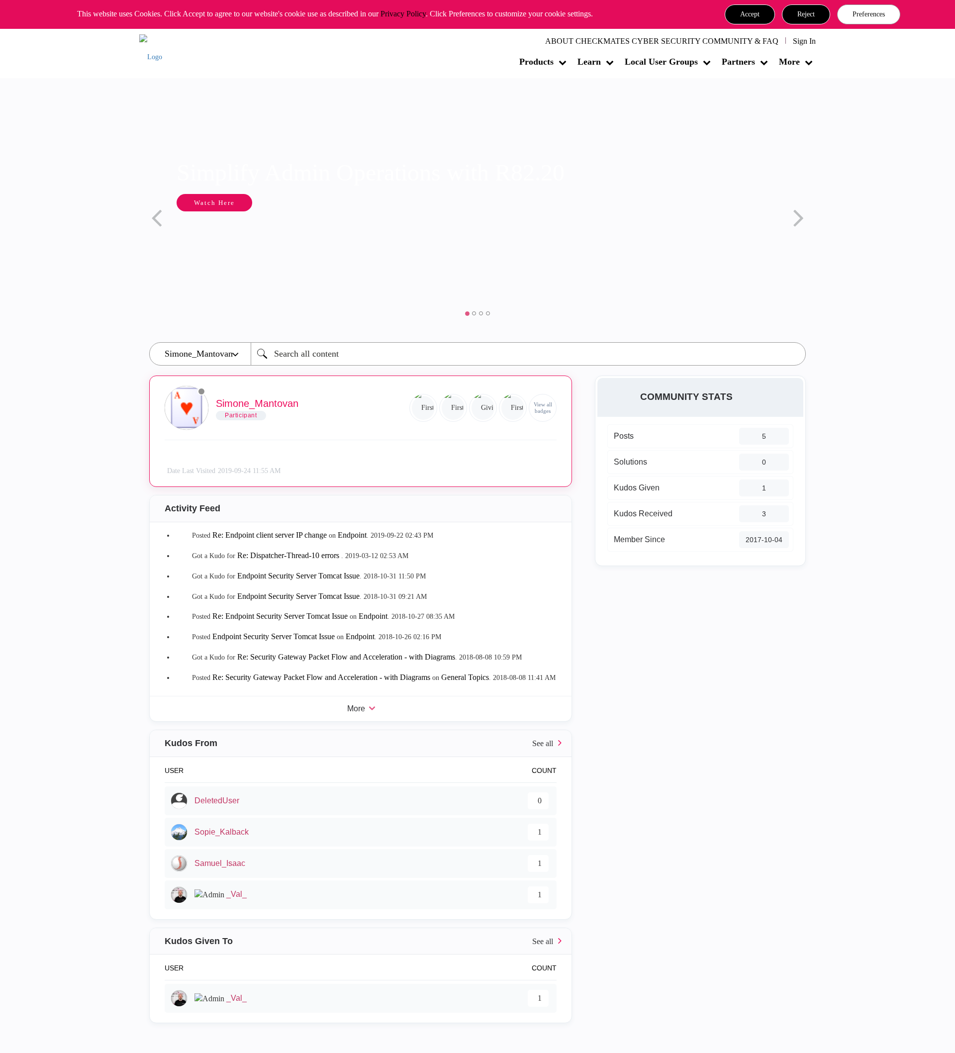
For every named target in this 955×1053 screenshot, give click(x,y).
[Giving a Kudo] (483, 408)
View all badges (543, 407)
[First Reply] (423, 408)
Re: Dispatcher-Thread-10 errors (289, 555)
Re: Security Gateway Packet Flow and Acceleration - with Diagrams (346, 657)
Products (536, 62)
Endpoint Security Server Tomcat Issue (298, 576)
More (789, 62)
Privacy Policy (403, 13)
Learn (589, 62)
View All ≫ (361, 743)
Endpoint (352, 535)
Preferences (869, 14)
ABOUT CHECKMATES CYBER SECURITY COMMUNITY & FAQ (661, 41)
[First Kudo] (453, 408)
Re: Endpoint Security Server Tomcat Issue (280, 616)
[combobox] (528, 354)
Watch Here (177, 202)
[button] (750, 14)
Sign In (804, 41)
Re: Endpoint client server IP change (269, 535)
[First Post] (513, 408)
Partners (738, 62)
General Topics (465, 677)
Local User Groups (661, 62)
